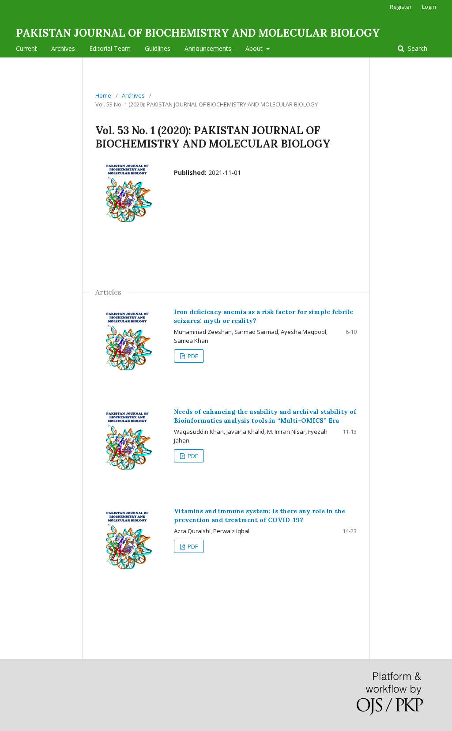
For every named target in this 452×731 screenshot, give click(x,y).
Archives (63, 48)
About (254, 48)
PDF (192, 356)
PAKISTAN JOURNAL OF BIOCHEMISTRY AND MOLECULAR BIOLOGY (198, 33)
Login (429, 7)
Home (103, 95)
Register (401, 7)
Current (26, 48)
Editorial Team (110, 48)
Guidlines (157, 48)
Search (416, 48)
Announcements (208, 48)
